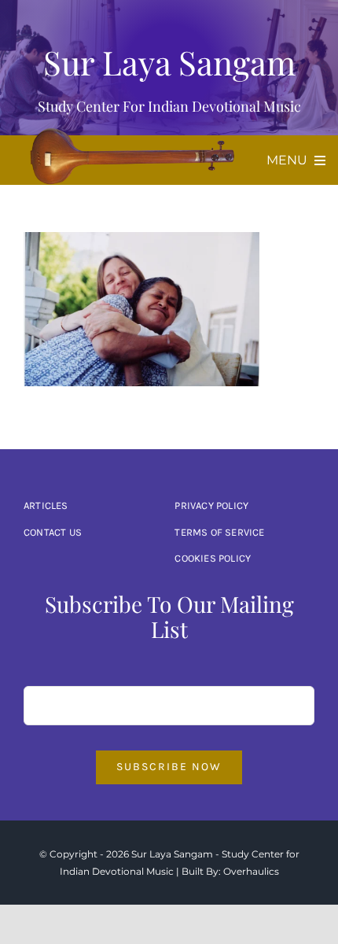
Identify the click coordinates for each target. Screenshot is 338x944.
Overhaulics (251, 871)
